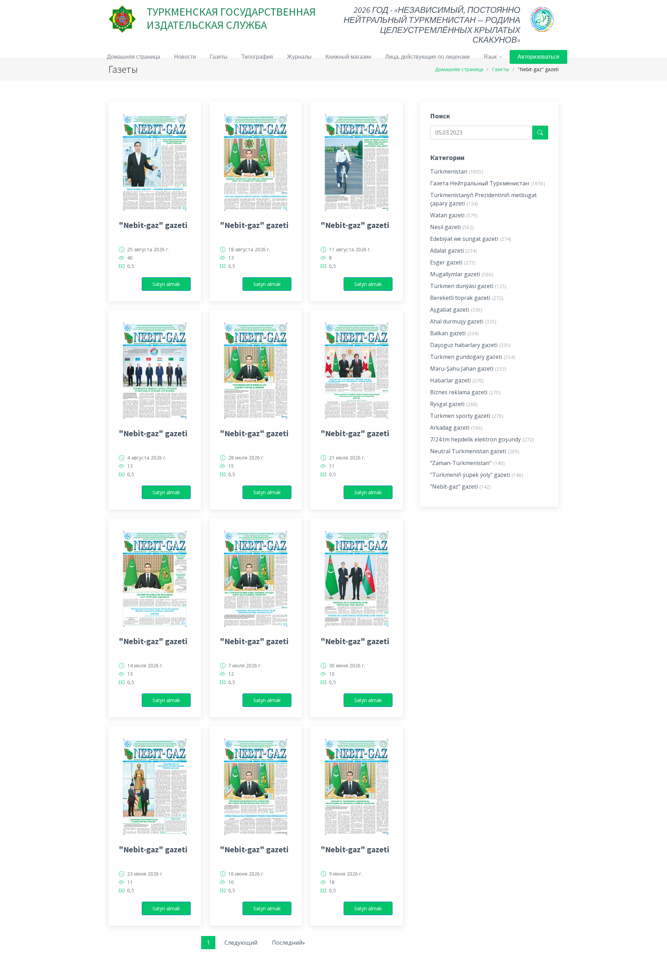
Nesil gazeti (452, 227)
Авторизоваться (538, 57)
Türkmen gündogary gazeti (472, 357)
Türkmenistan (456, 171)
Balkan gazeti (454, 333)
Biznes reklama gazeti (465, 392)
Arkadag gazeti (456, 427)
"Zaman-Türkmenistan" (467, 463)
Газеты (219, 57)
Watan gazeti (454, 215)
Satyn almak (166, 284)
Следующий (240, 942)
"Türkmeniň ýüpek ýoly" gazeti (476, 475)
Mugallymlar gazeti (461, 274)
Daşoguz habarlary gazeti (470, 345)
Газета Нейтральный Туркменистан (487, 183)
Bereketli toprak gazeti (466, 298)
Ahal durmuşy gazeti (463, 321)
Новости (185, 57)
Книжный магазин (348, 57)
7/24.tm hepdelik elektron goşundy (482, 439)
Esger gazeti (453, 262)
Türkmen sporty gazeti (466, 416)
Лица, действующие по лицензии (427, 57)
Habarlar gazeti (457, 380)
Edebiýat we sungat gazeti (470, 239)
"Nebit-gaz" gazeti (153, 225)
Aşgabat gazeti (456, 309)
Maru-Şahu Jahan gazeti (468, 368)
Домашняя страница (133, 57)
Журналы (299, 57)
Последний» (288, 942)
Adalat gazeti (453, 250)
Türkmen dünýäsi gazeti (468, 286)
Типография (257, 57)
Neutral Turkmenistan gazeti (474, 451)
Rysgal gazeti (454, 404)
